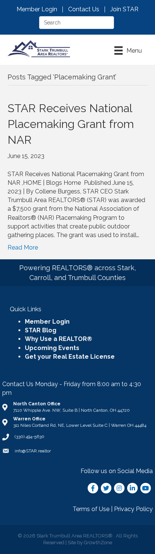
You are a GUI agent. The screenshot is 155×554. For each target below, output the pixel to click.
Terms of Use (91, 509)
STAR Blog (40, 330)
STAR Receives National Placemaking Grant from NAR (71, 124)
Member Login (37, 9)
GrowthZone (98, 542)
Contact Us (83, 9)
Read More (23, 247)
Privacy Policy (133, 509)
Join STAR (124, 9)
